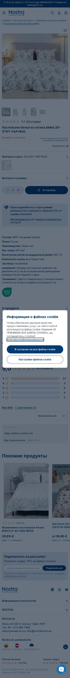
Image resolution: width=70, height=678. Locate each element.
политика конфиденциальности (25, 339)
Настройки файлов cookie (35, 359)
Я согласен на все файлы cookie (35, 349)
